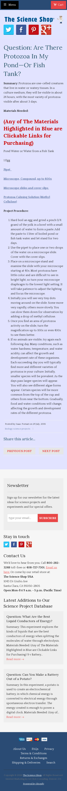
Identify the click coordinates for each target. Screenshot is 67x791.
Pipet (8, 169)
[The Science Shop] (33, 18)
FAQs (35, 749)
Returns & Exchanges (33, 758)
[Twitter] (6, 544)
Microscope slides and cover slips (26, 188)
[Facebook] (14, 544)
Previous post (19, 451)
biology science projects (17, 429)
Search (50, 762)
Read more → (15, 659)
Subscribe (47, 518)
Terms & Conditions (34, 753)
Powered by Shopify (33, 783)
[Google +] (29, 544)
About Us (19, 749)
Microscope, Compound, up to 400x (28, 178)
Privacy (49, 749)
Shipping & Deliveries (26, 762)
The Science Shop (32, 775)
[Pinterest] (21, 544)
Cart (60, 4)
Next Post (51, 451)
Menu (12, 4)
